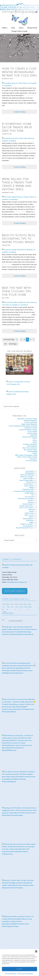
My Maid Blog (32, 451)
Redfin (35, 453)
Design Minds (29, 493)
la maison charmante (30, 444)
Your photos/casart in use (24, 528)
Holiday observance (26, 506)
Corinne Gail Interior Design (28, 430)
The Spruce (33, 459)
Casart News (28, 484)
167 (5, 344)
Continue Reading (20, 112)
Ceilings (31, 488)
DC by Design (32, 431)
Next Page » (13, 344)
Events (30, 500)
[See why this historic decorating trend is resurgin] (19, 679)
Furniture (31, 502)
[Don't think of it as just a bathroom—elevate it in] (19, 788)
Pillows (31, 517)
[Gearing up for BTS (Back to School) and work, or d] (19, 824)
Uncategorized (28, 526)
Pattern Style (29, 513)
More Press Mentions (30, 448)
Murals (31, 511)
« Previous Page (8, 339)
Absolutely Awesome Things (27, 419)
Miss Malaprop (32, 446)
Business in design (26, 477)
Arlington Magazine (30, 420)
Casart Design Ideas (26, 480)
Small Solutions (28, 519)
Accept (19, 969)
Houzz (35, 440)
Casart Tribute (29, 486)
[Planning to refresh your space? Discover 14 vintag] (19, 932)
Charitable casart (28, 489)
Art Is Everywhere (31, 422)
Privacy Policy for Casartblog (25, 973)
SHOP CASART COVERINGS (15, 591)
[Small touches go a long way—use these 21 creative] (19, 751)
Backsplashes (30, 473)
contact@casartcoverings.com (16, 582)
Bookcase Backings (27, 475)
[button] (36, 951)
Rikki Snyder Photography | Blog (26, 455)
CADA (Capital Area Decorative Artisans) (23, 426)
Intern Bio (31, 509)
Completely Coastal (30, 428)
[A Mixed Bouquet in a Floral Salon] (19, 364)
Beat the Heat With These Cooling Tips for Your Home (16, 291)
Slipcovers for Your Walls (19, 8)
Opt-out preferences (10, 973)
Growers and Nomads (29, 437)
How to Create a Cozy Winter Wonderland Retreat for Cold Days (19, 72)
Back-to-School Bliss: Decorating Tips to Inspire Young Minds (19, 239)
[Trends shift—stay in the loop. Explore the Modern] (19, 643)
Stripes (31, 522)
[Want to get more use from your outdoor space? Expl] (19, 860)
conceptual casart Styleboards (23, 491)
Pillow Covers (29, 515)
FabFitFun (33, 435)
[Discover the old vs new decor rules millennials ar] (19, 715)
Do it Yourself (29, 497)
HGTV (35, 439)
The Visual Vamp (31, 461)
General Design (28, 504)
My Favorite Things (30, 450)
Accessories (30, 471)
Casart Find (30, 482)
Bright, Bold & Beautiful (29, 424)
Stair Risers (30, 520)
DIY (32, 495)
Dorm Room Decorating (26, 498)
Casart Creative (28, 478)
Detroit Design (32, 433)
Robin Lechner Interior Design (27, 457)
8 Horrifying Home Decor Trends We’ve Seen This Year (17, 127)
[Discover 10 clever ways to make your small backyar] (19, 896)
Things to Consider (26, 524)
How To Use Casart (26, 508)
